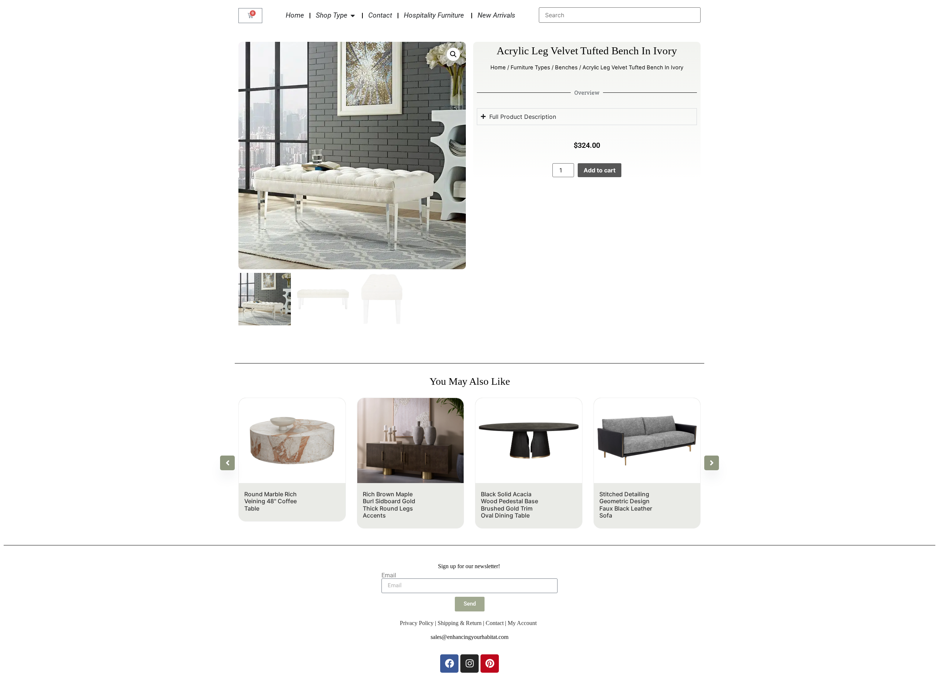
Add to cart (599, 170)
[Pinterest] (490, 663)
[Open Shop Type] (352, 15)
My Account (522, 623)
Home (498, 67)
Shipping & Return (460, 623)
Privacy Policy (417, 623)
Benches (566, 67)
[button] (453, 54)
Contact (495, 623)
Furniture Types (530, 67)
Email (388, 575)
